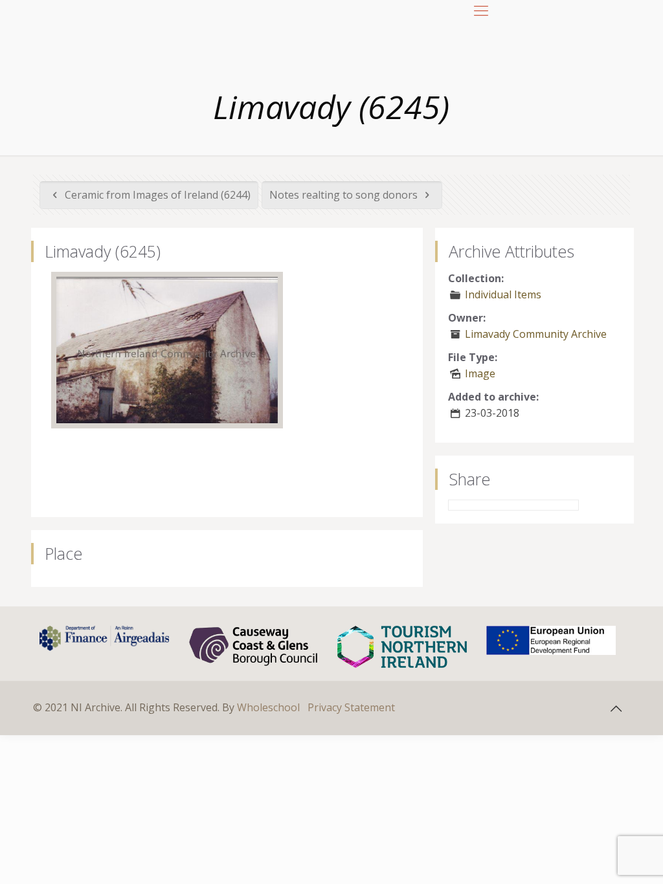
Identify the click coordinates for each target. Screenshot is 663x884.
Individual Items (503, 294)
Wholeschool (268, 707)
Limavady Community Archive (536, 334)
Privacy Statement (351, 707)
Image (480, 373)
